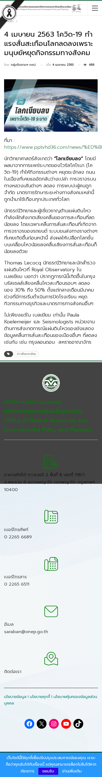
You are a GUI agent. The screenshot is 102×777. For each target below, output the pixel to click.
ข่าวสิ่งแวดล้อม (26, 354)
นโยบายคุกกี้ (40, 697)
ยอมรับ (48, 771)
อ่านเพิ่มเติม (72, 771)
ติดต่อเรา (12, 671)
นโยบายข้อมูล (15, 697)
